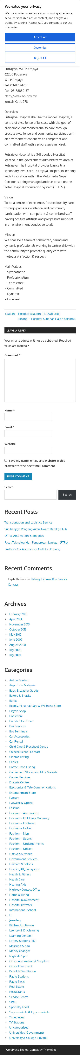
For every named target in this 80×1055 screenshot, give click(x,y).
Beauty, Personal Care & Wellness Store (35, 706)
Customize (40, 47)
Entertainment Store (22, 793)
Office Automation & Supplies (24, 536)
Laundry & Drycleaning (24, 930)
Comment (12, 355)
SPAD (13, 1002)
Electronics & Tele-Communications (32, 787)
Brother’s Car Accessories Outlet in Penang (32, 549)
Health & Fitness (20, 874)
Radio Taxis (17, 981)
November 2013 (19, 624)
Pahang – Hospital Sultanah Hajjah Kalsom (46, 319)
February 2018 (18, 614)
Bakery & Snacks (20, 695)
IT (10, 915)
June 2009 (16, 639)
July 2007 (15, 655)
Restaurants (17, 992)
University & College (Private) (28, 1038)
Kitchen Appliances (21, 925)
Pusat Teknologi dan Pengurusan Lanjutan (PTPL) (36, 542)
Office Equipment (20, 966)
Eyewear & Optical (21, 803)
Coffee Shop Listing (22, 767)
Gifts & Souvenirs (20, 854)
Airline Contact (19, 680)
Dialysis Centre (19, 782)
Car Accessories (19, 736)
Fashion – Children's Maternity (29, 818)
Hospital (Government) (24, 900)
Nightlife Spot (18, 956)
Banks (13, 700)
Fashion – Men (19, 833)
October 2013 (18, 629)
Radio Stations (19, 976)
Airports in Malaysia (22, 685)
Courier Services (19, 777)
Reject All (40, 58)
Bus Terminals (18, 731)
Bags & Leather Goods (23, 690)
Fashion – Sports (20, 838)
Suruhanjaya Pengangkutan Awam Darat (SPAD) (35, 529)
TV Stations (16, 1022)
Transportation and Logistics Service (28, 522)
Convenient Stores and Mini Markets (33, 772)
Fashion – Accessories (23, 813)
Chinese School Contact (24, 752)
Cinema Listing (19, 757)
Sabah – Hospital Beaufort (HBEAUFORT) (33, 314)
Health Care (16, 879)
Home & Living (19, 895)
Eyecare (14, 798)
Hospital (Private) (20, 905)
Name (9, 410)
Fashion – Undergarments (26, 843)
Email (9, 427)
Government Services (23, 859)
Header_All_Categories (24, 869)
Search (8, 487)
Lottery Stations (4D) (22, 941)
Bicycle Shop (17, 711)
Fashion (14, 808)
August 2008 (17, 645)
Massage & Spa (19, 946)
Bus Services (17, 726)
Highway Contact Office (24, 889)
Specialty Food (19, 1007)
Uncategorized (19, 1027)
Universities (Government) (26, 1032)
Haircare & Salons (21, 864)
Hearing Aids (17, 884)
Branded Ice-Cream (21, 721)
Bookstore (16, 716)
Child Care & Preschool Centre (28, 746)
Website (10, 444)
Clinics (13, 762)
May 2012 (15, 634)
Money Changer (19, 951)
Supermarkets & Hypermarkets (29, 1012)
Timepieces (16, 1017)
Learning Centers (20, 935)
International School (22, 910)
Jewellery (15, 920)
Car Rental (16, 741)
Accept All (40, 37)
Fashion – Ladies (20, 828)
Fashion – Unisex (20, 849)
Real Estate (16, 986)
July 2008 (15, 650)
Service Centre (18, 997)
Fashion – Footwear (22, 823)
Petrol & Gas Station (22, 971)
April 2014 (15, 619)
